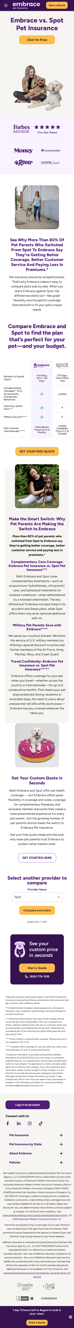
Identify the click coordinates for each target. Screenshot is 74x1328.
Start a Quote (57, 5)
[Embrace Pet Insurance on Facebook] (8, 1123)
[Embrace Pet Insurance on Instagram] (30, 1123)
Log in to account (27, 1105)
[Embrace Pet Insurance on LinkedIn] (19, 1123)
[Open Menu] (6, 5)
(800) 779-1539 (39, 976)
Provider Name (37, 889)
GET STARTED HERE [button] (37, 858)
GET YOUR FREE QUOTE (37, 451)
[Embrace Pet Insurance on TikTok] (41, 1123)
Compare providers (37, 910)
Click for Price (37, 40)
